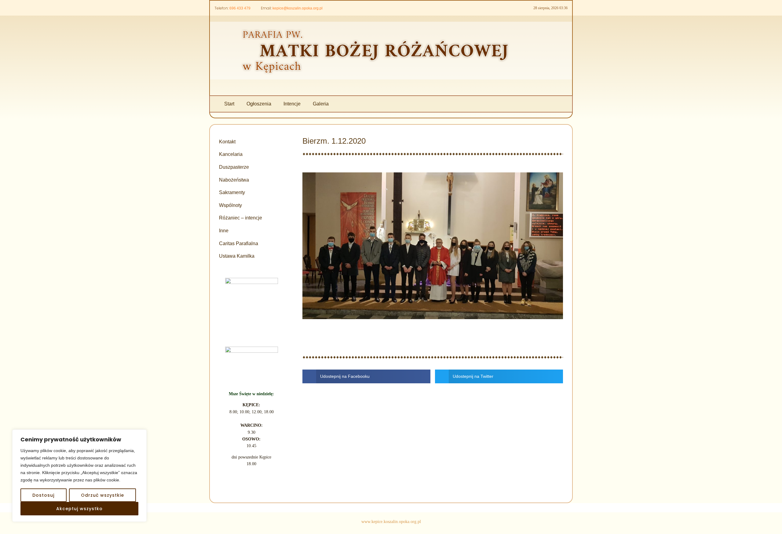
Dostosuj (43, 495)
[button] (366, 376)
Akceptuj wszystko (79, 509)
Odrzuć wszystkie (102, 495)
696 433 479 (239, 8)
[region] (79, 475)
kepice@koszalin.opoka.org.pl (297, 8)
